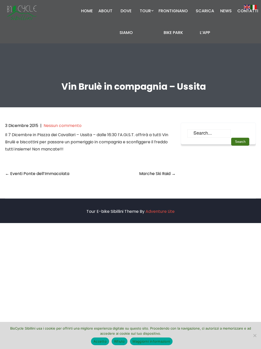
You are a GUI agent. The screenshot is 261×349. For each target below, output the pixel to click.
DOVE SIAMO (126, 22)
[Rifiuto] (254, 335)
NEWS (226, 11)
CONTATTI (247, 11)
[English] (247, 7)
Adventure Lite (160, 211)
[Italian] (254, 7)
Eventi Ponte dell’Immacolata (37, 174)
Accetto (100, 341)
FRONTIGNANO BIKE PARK (173, 22)
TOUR (145, 11)
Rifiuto (119, 341)
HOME (87, 11)
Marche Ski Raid (157, 174)
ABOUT (105, 11)
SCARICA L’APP (205, 22)
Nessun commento (63, 126)
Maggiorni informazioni (151, 341)
